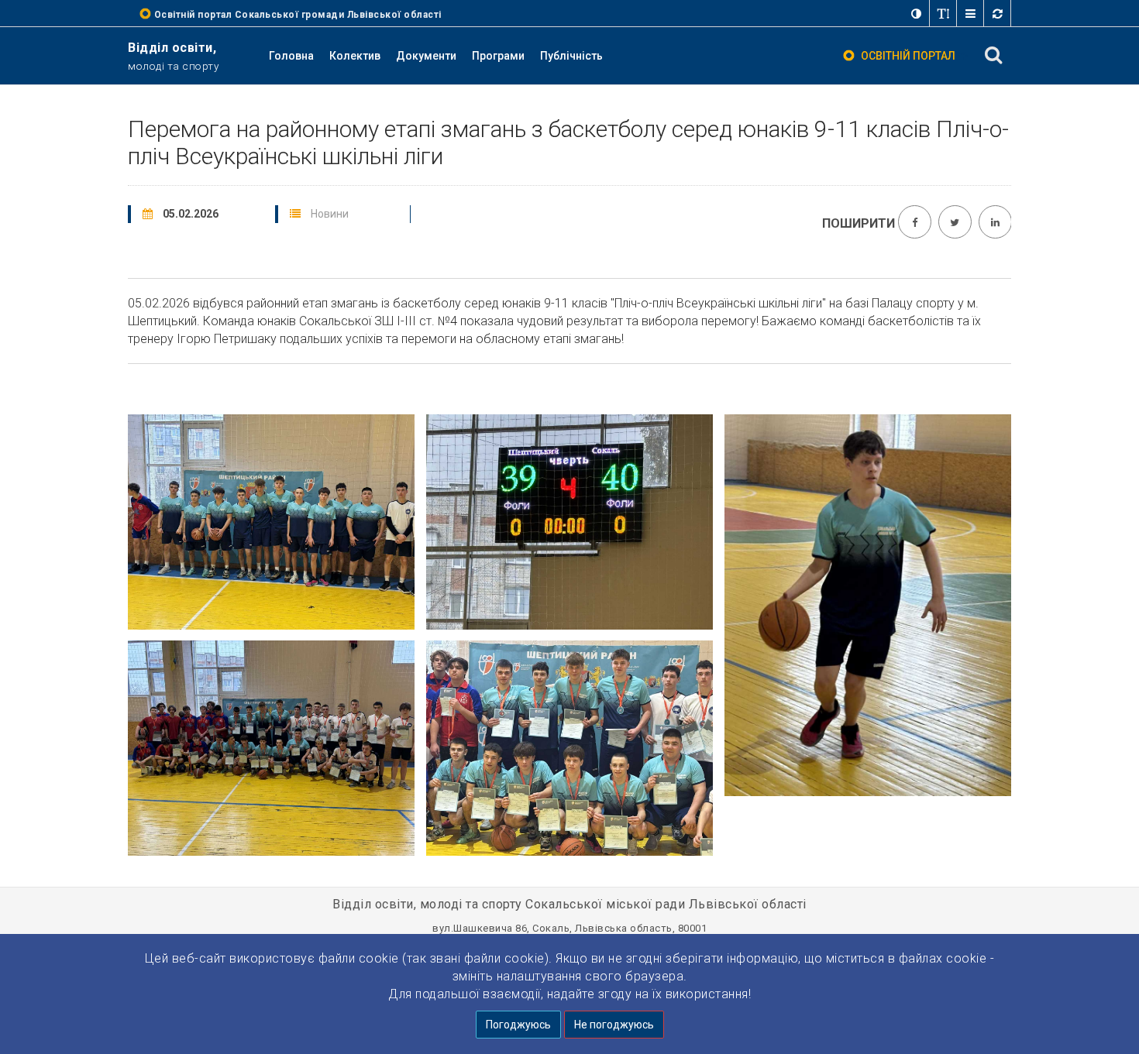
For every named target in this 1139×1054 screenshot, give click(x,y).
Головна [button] (291, 56)
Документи (426, 56)
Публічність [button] (571, 56)
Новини (330, 214)
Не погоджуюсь (614, 1024)
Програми (498, 56)
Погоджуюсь (518, 1024)
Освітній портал (908, 56)
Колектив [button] (354, 56)
